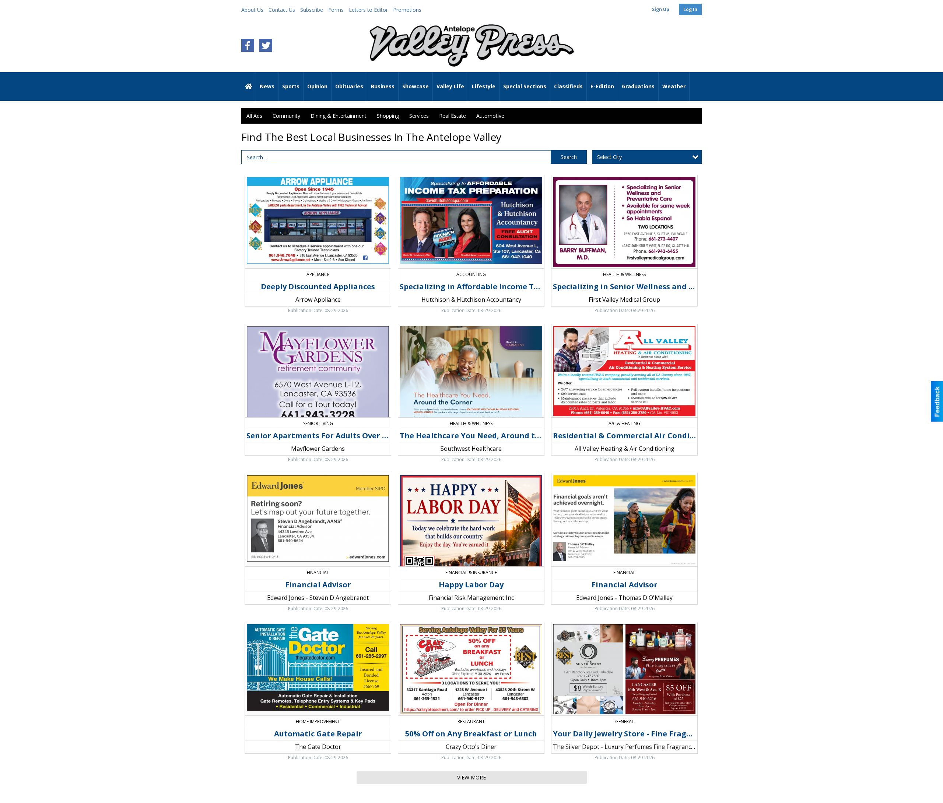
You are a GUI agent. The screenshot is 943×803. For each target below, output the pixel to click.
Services (419, 115)
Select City (609, 156)
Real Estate (452, 115)
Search (569, 156)
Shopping (388, 115)
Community (286, 115)
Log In (690, 9)
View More (471, 777)
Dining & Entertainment (339, 115)
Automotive (490, 115)
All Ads (254, 115)
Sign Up (660, 9)
